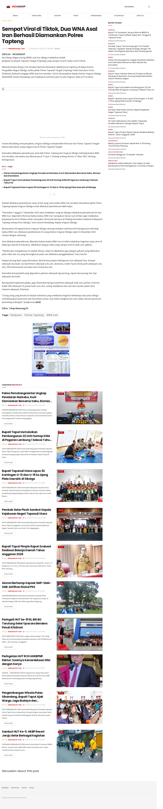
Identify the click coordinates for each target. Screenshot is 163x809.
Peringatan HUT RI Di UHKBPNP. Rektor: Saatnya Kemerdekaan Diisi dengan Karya (26, 660)
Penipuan (16, 315)
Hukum (57, 15)
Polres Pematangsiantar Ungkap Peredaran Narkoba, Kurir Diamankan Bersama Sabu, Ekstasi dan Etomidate (26, 399)
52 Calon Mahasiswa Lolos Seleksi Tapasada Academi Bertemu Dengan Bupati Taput (127, 122)
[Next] (54, 194)
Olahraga (119, 15)
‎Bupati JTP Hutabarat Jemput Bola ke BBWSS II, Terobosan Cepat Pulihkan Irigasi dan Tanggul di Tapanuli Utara (129, 35)
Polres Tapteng (34, 315)
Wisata (140, 15)
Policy (31, 787)
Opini (75, 15)
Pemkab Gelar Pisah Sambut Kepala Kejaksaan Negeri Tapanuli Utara (26, 512)
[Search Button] (148, 6)
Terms (24, 787)
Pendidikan (96, 15)
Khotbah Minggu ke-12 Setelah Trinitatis (125, 154)
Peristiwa (36, 15)
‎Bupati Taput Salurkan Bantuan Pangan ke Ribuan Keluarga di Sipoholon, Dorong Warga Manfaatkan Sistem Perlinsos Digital (130, 76)
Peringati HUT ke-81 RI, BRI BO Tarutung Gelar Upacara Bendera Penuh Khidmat (24, 623)
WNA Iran (52, 315)
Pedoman (15, 787)
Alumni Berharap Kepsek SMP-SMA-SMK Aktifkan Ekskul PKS (26, 585)
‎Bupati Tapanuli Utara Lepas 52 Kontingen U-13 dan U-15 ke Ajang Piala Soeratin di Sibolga (50, 187)
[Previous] (50, 194)
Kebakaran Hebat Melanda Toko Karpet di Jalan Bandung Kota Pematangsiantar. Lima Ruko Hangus (131, 164)
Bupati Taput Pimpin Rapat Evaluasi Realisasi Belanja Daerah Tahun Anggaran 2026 (26, 550)
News (15, 15)
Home (4, 20)
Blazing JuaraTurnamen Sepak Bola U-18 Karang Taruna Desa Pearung (129, 144)
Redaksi (5, 787)
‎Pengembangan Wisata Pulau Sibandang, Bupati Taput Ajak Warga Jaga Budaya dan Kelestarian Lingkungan (22, 698)
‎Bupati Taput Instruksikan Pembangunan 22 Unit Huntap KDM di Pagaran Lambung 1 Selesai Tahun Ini (27, 438)
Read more (8, 424)
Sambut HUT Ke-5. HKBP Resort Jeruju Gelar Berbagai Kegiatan (23, 734)
